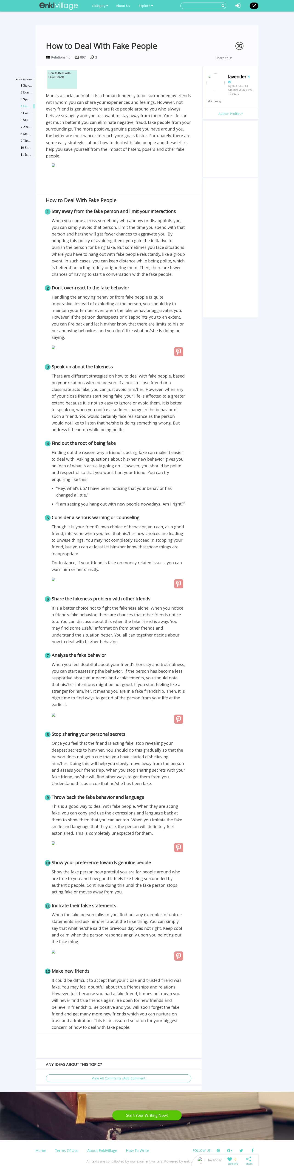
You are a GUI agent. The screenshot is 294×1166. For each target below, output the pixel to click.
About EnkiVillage (102, 1150)
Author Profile (229, 113)
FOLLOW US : (202, 1150)
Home (41, 1150)
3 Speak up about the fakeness (26, 99)
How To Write (137, 1150)
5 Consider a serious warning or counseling (26, 113)
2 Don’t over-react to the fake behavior (26, 92)
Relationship (61, 57)
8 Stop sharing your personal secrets (26, 133)
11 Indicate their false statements (26, 154)
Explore (145, 5)
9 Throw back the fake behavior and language (26, 140)
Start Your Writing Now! (147, 1115)
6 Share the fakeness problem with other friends (26, 120)
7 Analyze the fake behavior (26, 127)
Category (99, 5)
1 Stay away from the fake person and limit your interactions (26, 85)
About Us (123, 5)
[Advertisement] (118, 181)
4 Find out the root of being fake (26, 106)
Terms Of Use (66, 1150)
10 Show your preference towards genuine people (26, 147)
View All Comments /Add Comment (118, 1078)
